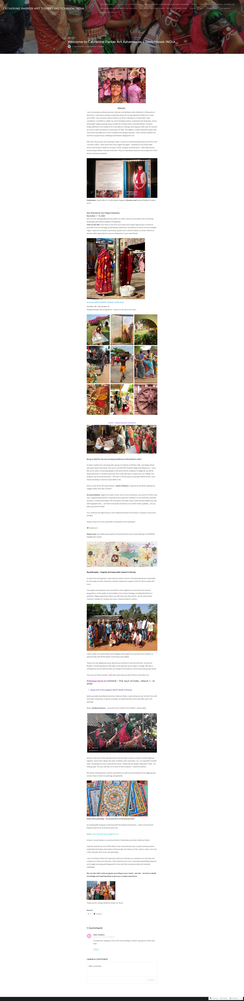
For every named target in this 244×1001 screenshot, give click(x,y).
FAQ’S (202, 8)
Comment (151, 980)
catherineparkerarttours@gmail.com (105, 834)
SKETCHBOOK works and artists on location (118, 8)
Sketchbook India (107, 4)
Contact (193, 8)
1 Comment (100, 46)
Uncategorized (91, 46)
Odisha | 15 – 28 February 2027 (130, 4)
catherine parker (78, 46)
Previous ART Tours (108, 12)
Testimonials (225, 8)
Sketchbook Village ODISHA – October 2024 (217, 4)
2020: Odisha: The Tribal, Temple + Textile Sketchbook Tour (163, 8)
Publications (212, 8)
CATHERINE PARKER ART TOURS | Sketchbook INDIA (43, 8)
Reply (96, 949)
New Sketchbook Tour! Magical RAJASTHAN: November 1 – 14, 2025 (171, 4)
